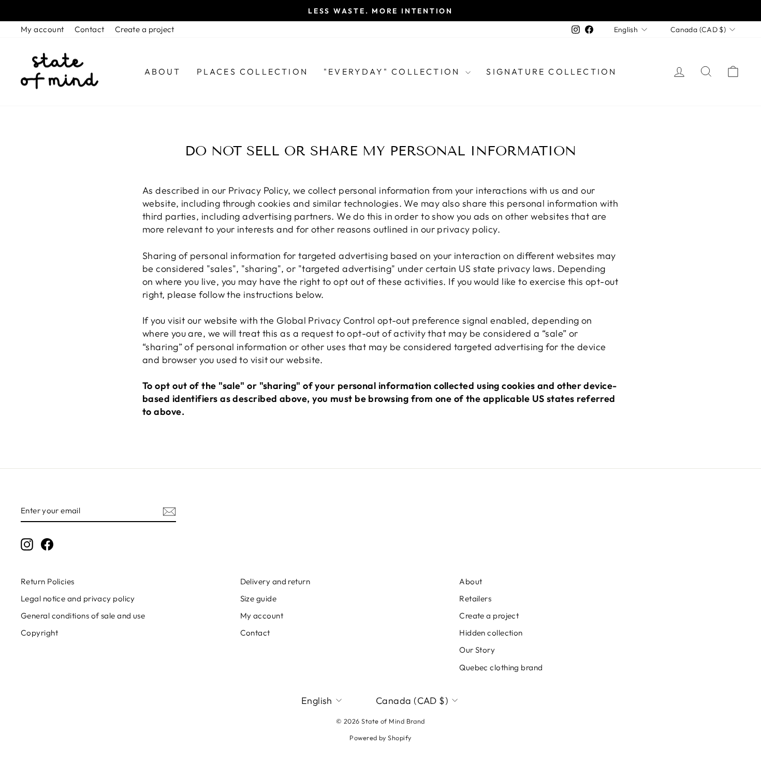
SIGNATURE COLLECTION (551, 71)
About (162, 71)
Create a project (144, 29)
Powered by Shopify (380, 737)
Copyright (39, 633)
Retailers (475, 598)
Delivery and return (275, 581)
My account (42, 29)
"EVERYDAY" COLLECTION (393, 71)
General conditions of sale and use (83, 616)
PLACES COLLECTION (252, 71)
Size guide (258, 598)
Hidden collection (491, 633)
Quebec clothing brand (501, 667)
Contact (90, 29)
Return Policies (48, 581)
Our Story (477, 650)
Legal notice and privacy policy (78, 598)
